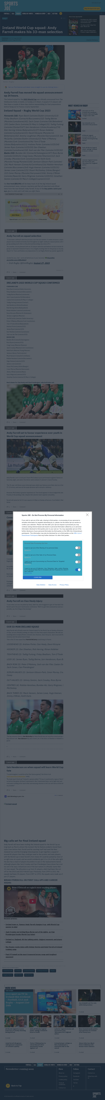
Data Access (52, 585)
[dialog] (52, 550)
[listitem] (52, 543)
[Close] (88, 515)
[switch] (78, 547)
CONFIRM (38, 577)
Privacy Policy (64, 585)
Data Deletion (41, 585)
